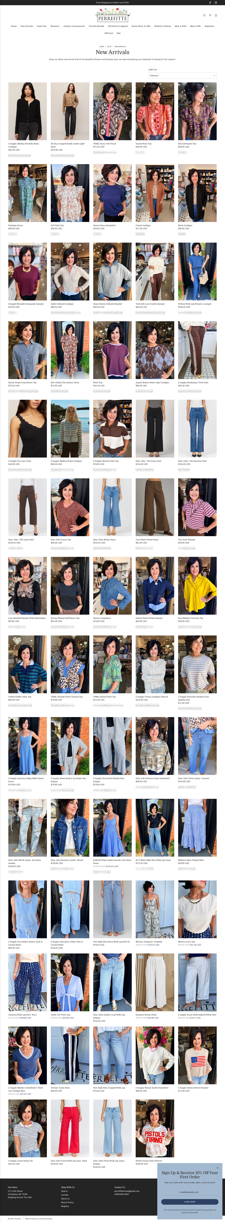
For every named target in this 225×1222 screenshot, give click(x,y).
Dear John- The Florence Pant (192, 461)
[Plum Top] (112, 350)
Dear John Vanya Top (61, 539)
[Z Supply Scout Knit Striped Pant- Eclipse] (112, 746)
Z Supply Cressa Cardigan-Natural (152, 697)
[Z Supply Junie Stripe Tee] (27, 1128)
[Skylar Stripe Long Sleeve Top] (27, 350)
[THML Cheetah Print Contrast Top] (70, 664)
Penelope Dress (15, 225)
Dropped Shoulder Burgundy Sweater (26, 304)
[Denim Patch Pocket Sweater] (155, 586)
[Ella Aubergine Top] (197, 111)
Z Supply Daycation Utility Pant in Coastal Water (67, 943)
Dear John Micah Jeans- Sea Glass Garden (24, 861)
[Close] (217, 1168)
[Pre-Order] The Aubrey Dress (65, 382)
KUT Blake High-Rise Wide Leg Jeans (153, 860)
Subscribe (189, 1202)
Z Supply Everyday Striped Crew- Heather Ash (194, 698)
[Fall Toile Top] (70, 193)
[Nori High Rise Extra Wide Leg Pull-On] (112, 909)
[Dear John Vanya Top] (70, 507)
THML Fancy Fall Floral (104, 144)
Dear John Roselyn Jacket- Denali (67, 860)
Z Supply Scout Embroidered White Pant (197, 1015)
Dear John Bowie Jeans (104, 539)
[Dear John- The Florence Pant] (197, 429)
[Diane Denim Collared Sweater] (112, 271)
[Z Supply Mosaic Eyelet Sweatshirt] (155, 1055)
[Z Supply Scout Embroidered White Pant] (197, 982)
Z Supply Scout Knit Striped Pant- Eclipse (109, 780)
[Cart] (216, 15)
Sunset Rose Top (143, 144)
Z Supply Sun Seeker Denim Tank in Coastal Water (25, 943)
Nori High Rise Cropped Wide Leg (109, 1088)
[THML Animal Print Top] (112, 664)
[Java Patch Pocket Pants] (155, 507)
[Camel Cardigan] (155, 193)
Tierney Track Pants (60, 1088)
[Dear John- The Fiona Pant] (155, 429)
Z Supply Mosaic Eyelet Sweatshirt (152, 1088)
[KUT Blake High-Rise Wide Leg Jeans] (155, 828)
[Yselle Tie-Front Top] (70, 982)
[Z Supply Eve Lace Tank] (27, 429)
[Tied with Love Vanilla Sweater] (155, 271)
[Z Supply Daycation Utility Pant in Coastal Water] (70, 909)
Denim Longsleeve (102, 618)
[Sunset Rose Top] (155, 111)
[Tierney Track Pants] (70, 1055)
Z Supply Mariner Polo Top (106, 461)
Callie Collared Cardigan (62, 304)
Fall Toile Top (57, 225)
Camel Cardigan (143, 225)
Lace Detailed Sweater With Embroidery (27, 618)
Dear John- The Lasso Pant (21, 539)
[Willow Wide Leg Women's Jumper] (197, 271)
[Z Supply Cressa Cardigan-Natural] (155, 664)
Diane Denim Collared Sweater (107, 304)
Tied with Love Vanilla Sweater (150, 304)
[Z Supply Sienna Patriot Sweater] (197, 1055)
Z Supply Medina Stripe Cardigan (66, 461)
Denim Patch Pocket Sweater (149, 618)
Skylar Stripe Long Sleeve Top (22, 382)
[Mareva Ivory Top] (197, 909)
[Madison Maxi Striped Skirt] (197, 828)
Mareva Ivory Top (186, 942)
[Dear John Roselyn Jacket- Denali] (70, 828)
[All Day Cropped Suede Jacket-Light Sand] (70, 111)
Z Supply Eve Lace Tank (19, 461)
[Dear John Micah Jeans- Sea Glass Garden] (27, 828)
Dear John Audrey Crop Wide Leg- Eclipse (109, 1016)
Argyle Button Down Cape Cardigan (152, 382)
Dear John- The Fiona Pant (148, 461)
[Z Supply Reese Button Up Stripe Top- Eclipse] (70, 746)
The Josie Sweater (186, 539)
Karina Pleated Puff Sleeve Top (65, 618)
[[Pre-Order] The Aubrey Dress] (70, 350)
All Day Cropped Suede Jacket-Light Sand (68, 145)
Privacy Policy (207, 1210)
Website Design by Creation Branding (38, 1219)
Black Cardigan (185, 225)
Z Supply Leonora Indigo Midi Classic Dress (26, 780)
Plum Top (97, 382)
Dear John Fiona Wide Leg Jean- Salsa (69, 1161)
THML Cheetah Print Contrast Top (67, 697)
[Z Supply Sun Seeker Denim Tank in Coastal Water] (27, 909)
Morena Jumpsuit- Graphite (149, 942)
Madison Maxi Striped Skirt (191, 860)
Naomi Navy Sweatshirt (104, 225)
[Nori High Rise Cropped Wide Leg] (112, 1055)
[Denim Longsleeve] (112, 586)
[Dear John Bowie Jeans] (112, 507)
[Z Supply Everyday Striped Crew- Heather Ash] (197, 664)
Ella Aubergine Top (187, 144)
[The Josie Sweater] (197, 507)
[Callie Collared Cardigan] (70, 271)
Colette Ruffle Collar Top (19, 697)
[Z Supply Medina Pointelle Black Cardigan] (27, 111)
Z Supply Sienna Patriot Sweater (193, 1088)
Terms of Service (187, 1212)
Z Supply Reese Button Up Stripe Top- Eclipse (68, 780)
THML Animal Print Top (104, 697)
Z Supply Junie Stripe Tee (20, 1161)
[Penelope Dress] (27, 193)
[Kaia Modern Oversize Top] (197, 586)
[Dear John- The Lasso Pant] (27, 507)
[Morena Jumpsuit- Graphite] (155, 909)
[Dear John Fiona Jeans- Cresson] (197, 746)
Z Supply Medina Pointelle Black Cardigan (23, 145)
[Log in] (210, 15)
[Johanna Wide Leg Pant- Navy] (27, 982)
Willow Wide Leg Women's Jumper (194, 304)
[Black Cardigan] (197, 193)
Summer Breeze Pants (146, 1015)
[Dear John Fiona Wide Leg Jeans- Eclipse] (112, 1128)
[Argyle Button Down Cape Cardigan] (155, 350)
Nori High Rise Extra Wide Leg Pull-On (111, 942)
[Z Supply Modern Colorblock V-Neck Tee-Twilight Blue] (27, 1055)
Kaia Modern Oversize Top (190, 618)
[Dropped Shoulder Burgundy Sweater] (27, 271)
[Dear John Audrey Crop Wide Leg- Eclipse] (112, 982)
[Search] (204, 15)
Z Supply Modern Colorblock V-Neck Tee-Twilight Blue (25, 1089)
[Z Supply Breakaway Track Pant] (197, 350)
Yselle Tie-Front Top (60, 1015)
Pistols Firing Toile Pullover (149, 1161)
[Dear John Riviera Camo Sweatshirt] (155, 746)
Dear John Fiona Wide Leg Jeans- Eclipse (109, 1162)
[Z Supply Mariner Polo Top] (112, 429)
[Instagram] (216, 2)
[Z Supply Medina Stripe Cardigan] (70, 429)
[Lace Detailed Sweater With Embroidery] (27, 586)
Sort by (153, 70)
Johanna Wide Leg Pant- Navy (22, 1015)
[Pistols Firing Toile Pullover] (155, 1128)
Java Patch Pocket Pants (147, 539)
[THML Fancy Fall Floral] (112, 111)
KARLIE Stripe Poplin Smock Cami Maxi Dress (112, 861)
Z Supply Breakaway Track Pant (193, 382)
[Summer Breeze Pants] (155, 982)
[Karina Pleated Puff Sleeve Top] (70, 586)
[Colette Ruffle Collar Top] (27, 664)
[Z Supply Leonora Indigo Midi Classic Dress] (27, 746)
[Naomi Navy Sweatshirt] (112, 193)
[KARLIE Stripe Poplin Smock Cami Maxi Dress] (112, 828)
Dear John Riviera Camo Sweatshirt (153, 778)
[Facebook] (210, 2)
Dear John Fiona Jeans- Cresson (193, 778)
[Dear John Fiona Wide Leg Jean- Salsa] (70, 1128)
